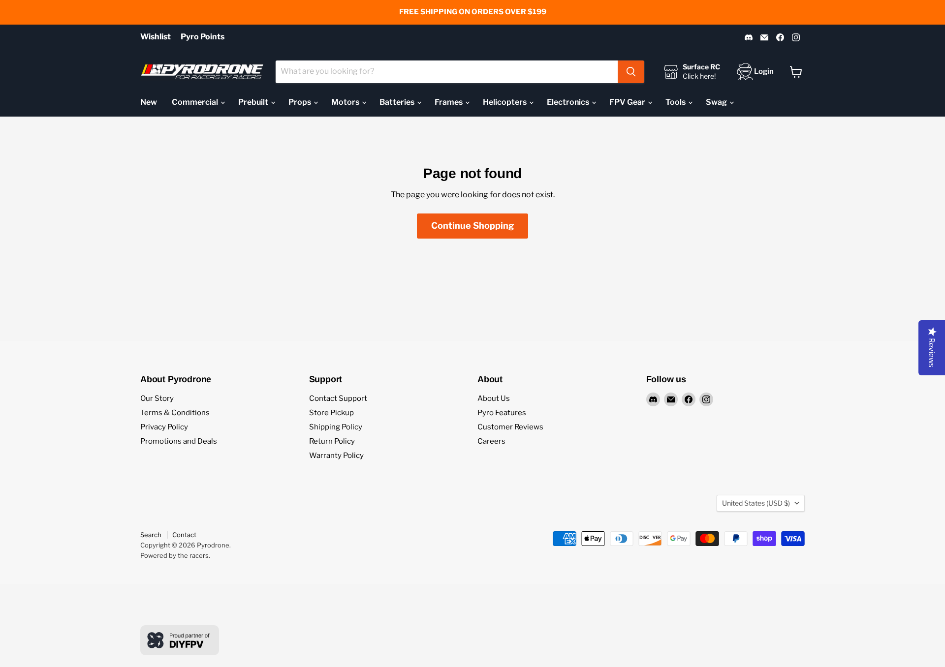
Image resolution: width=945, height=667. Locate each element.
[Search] (631, 72)
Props (300, 102)
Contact (184, 535)
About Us (493, 398)
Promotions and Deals (178, 441)
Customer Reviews (510, 427)
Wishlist (155, 36)
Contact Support (338, 398)
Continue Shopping (472, 225)
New (148, 102)
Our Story (157, 398)
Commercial (196, 102)
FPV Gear (628, 102)
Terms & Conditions (175, 412)
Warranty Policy (336, 455)
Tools (676, 102)
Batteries (397, 102)
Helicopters (505, 102)
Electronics (569, 102)
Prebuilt (254, 102)
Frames (449, 102)
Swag (717, 102)
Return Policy (332, 441)
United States (756, 503)
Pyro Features (501, 412)
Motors (346, 102)
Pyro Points (202, 36)
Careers (491, 441)
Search (150, 535)
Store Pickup (331, 412)
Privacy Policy (164, 427)
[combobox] (447, 72)
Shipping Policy (335, 427)
